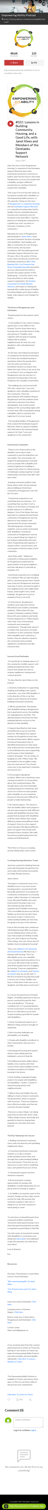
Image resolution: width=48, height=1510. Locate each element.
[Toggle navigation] (45, 3)
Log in (33, 1430)
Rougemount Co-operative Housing (24, 204)
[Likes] (8, 1399)
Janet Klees (26, 236)
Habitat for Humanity (19, 971)
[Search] (39, 3)
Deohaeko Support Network (26, 206)
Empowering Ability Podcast (19, 15)
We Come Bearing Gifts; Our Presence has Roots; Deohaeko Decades (21, 264)
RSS (35, 62)
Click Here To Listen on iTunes (20, 1394)
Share (15, 62)
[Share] (30, 1399)
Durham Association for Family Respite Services (21, 284)
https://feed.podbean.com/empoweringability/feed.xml (24, 20)
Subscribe (20, 1239)
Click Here (18, 1312)
